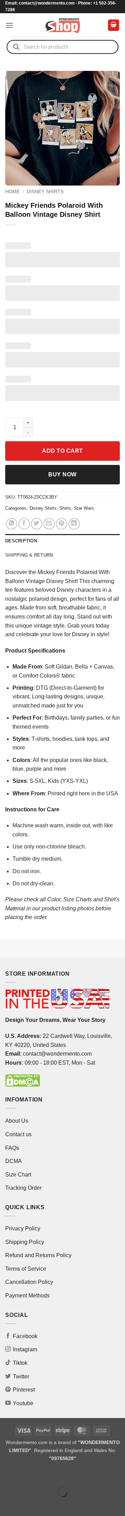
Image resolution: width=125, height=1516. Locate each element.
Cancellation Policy (29, 1282)
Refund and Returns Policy (38, 1255)
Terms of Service (25, 1269)
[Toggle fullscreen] (27, 1475)
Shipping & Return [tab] (29, 555)
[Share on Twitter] (36, 524)
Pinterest (24, 1390)
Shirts (65, 508)
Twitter (21, 1376)
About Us (16, 1121)
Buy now (62, 474)
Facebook (25, 1336)
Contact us (18, 1134)
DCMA (13, 1161)
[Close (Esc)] (68, 1475)
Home (12, 191)
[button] (9, 25)
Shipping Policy (24, 1242)
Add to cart (62, 451)
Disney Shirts (45, 191)
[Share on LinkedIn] (74, 524)
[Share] (47, 1475)
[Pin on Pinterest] (61, 524)
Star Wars (84, 508)
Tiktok (20, 1363)
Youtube (23, 1403)
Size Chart (18, 1175)
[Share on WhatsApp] (11, 524)
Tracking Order (23, 1188)
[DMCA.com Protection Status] (22, 1080)
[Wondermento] (62, 25)
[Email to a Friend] (49, 524)
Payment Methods (27, 1295)
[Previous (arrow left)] (7, 1504)
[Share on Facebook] (24, 524)
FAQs (12, 1148)
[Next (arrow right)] (27, 1504)
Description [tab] (21, 540)
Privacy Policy (22, 1228)
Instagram (25, 1349)
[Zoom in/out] (7, 1475)
